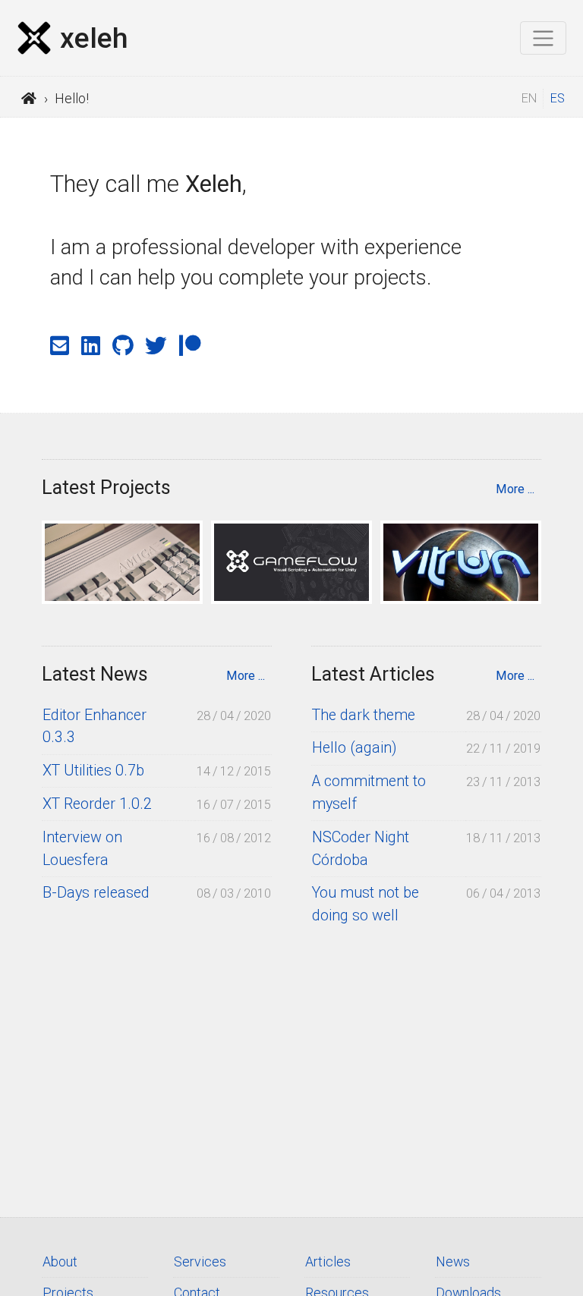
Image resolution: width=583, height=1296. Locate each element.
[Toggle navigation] (543, 38)
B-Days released (96, 892)
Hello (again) (354, 748)
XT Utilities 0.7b (93, 770)
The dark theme (363, 715)
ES (557, 98)
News (453, 1261)
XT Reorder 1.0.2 (97, 804)
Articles (328, 1261)
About (60, 1261)
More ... (515, 489)
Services (200, 1261)
